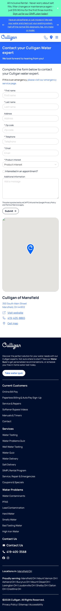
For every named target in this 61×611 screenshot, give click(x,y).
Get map (13, 323)
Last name (9, 102)
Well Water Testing (12, 446)
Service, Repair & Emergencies (18, 476)
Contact (6, 421)
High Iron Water (10, 531)
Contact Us (15, 545)
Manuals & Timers (12, 415)
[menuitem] (51, 37)
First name (9, 90)
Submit (9, 211)
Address (8, 113)
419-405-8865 (16, 318)
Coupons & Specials (13, 482)
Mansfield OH (24, 571)
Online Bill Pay (10, 391)
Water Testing (9, 435)
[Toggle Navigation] (57, 37)
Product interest (12, 159)
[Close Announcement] (58, 8)
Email (7, 148)
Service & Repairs (11, 403)
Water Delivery (10, 458)
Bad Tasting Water (12, 525)
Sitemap (23, 604)
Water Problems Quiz (13, 440)
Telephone (9, 136)
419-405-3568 (16, 552)
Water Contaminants (13, 496)
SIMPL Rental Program (14, 470)
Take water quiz (14, 373)
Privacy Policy (50, 202)
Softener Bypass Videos (15, 409)
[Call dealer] (46, 37)
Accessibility (36, 604)
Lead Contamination (13, 507)
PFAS (5, 501)
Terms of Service (12, 205)
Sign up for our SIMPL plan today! (30, 13)
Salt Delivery (9, 464)
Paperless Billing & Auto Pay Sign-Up (21, 397)
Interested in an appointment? (21, 171)
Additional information (14, 176)
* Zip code (9, 125)
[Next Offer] (57, 25)
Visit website (15, 312)
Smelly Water (9, 519)
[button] (30, 249)
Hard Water (8, 513)
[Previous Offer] (3, 25)
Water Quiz (8, 452)
